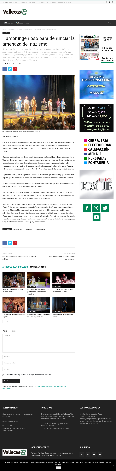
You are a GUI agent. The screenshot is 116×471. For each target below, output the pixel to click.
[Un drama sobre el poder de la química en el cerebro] (63, 280)
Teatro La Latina (40, 229)
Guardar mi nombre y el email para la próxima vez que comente (28, 375)
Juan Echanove (17, 229)
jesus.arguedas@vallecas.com (58, 428)
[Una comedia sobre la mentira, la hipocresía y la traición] (38, 305)
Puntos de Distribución (107, 59)
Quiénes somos (43, 2)
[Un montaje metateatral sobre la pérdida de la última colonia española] (38, 280)
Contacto (24, 2)
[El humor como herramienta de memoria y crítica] (13, 280)
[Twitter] (109, 1)
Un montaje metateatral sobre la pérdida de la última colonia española (38, 292)
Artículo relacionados (15, 267)
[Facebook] (104, 1)
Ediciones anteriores (64, 2)
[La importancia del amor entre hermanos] (63, 305)
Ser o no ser (28, 229)
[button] (110, 23)
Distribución (32, 2)
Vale (58, 468)
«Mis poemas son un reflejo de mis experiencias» (62, 258)
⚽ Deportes (8, 23)
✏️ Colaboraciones (22, 23)
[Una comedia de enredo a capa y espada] (13, 305)
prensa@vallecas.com (10, 421)
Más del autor (38, 267)
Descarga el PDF (107, 39)
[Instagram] (106, 1)
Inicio (4, 30)
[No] (113, 465)
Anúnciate (53, 2)
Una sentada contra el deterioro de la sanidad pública (19, 258)
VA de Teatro (12, 30)
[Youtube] (112, 1)
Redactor (8, 64)
